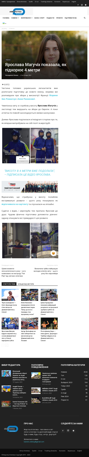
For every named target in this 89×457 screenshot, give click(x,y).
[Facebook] (78, 5)
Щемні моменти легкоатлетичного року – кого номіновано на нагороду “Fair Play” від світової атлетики (14, 272)
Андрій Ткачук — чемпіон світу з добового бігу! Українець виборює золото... (19, 391)
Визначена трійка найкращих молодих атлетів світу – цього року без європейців (46, 271)
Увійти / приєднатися (8, 1)
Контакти (57, 1)
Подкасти (50, 18)
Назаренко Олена (11, 75)
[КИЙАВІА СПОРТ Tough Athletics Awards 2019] (36, 391)
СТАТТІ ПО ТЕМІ (9, 284)
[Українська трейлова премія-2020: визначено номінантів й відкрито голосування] (36, 375)
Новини (14, 18)
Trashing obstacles (46, 1)
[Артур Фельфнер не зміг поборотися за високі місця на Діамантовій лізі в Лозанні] (29, 323)
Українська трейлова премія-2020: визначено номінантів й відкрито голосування (49, 378)
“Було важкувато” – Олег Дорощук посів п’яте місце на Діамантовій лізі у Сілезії (9, 307)
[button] (84, 18)
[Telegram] (85, 5)
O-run (37, 1)
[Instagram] (82, 5)
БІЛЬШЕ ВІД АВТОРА (26, 284)
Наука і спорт (39, 18)
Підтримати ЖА (71, 18)
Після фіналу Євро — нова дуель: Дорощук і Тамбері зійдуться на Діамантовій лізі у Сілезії (49, 335)
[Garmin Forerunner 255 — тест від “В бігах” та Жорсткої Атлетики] (6, 404)
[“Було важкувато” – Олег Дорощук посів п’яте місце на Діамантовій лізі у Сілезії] (10, 295)
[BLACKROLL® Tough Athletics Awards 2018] (36, 400)
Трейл (31, 1)
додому (4, 28)
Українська (66, 1)
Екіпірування (26, 18)
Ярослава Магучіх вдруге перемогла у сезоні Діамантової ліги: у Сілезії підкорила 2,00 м (9, 335)
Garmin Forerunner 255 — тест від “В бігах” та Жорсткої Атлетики (20, 404)
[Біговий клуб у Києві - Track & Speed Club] (30, 187)
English (74, 1)
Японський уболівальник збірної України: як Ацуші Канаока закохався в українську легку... (20, 375)
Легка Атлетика (22, 1)
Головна (6, 18)
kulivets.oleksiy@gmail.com (34, 442)
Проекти (59, 18)
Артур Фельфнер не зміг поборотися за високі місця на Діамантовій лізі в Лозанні (28, 335)
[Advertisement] (60, 11)
